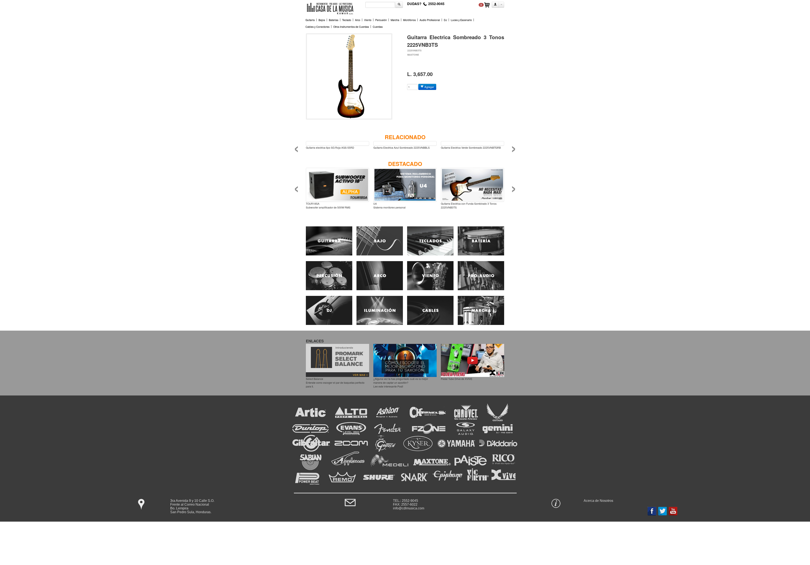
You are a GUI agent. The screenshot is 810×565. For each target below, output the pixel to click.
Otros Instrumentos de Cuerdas (351, 26)
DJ (445, 20)
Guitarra (310, 20)
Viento (367, 20)
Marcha (395, 20)
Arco (357, 20)
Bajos (322, 20)
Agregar (429, 87)
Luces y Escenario (461, 20)
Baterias (333, 20)
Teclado (346, 20)
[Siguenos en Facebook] (652, 510)
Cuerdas (378, 26)
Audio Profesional (430, 20)
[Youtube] (673, 510)
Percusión (381, 20)
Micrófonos (409, 20)
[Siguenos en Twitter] (662, 510)
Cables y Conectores (317, 26)
